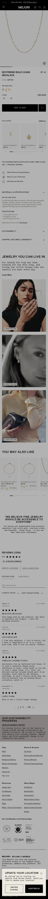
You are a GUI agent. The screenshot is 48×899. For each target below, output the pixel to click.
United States (14, 889)
